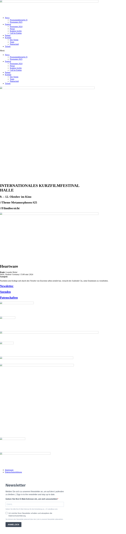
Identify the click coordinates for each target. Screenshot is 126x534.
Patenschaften (9, 297)
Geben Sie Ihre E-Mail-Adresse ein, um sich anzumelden (31, 499)
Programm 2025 (16, 22)
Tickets (7, 46)
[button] (63, 51)
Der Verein (14, 40)
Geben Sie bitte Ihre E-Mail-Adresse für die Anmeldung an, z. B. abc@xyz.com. (32, 509)
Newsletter (7, 286)
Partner (7, 35)
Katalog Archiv (16, 31)
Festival (8, 24)
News (7, 18)
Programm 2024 (16, 27)
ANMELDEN (13, 525)
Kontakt (8, 38)
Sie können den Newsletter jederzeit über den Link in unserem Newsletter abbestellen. (34, 519)
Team (12, 42)
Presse (12, 29)
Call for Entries (16, 33)
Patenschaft (14, 44)
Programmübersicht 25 (18, 20)
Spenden (5, 291)
